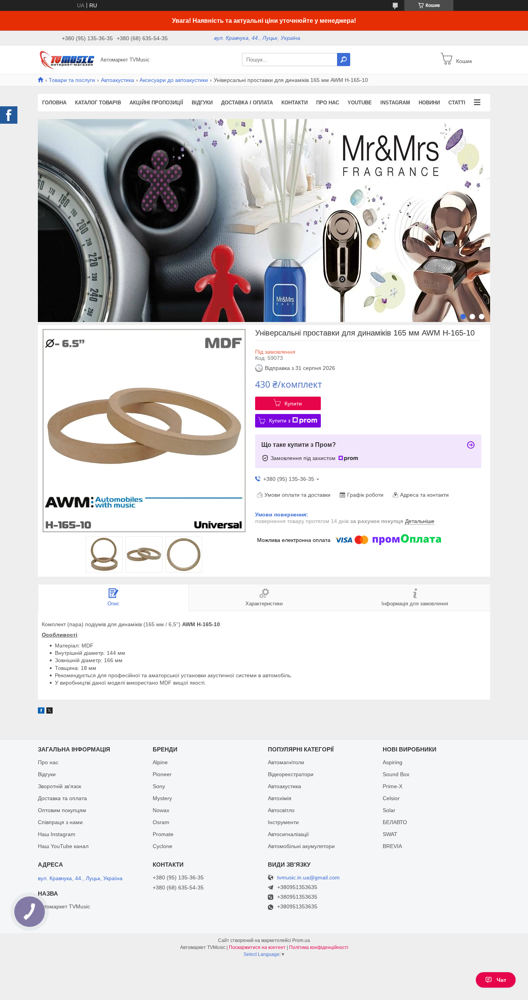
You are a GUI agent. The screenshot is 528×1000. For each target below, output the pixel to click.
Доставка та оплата (62, 798)
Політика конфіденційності (318, 947)
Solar (389, 810)
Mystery (162, 798)
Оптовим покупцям (62, 810)
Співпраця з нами (60, 822)
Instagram (395, 103)
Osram (161, 822)
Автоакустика (117, 80)
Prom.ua (301, 940)
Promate (163, 834)
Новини (429, 103)
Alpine (160, 762)
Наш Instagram (56, 834)
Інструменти (283, 822)
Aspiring (392, 762)
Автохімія (279, 798)
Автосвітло (281, 810)
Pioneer (162, 774)
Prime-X (392, 786)
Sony (159, 786)
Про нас (327, 103)
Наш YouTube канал (63, 846)
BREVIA (392, 846)
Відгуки (202, 103)
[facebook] (41, 712)
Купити (293, 403)
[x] (49, 712)
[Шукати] (343, 59)
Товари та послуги (72, 80)
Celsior (391, 798)
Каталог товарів (98, 103)
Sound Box (396, 774)
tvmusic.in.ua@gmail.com (308, 878)
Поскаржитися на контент (257, 947)
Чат (501, 980)
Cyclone (162, 846)
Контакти (294, 103)
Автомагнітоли (286, 762)
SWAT (390, 834)
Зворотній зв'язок (59, 786)
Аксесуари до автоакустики (174, 80)
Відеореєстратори (290, 774)
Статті (456, 103)
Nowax (161, 810)
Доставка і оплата (247, 103)
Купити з (279, 420)
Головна (54, 103)
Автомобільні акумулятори (301, 846)
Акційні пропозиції (156, 103)
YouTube (359, 103)
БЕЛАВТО (395, 822)
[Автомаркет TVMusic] (67, 59)
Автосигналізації (288, 834)
